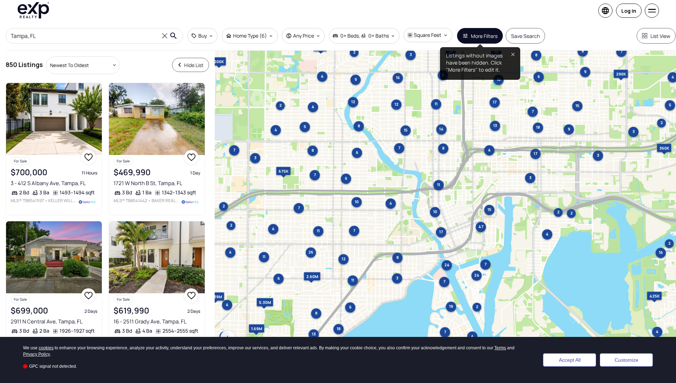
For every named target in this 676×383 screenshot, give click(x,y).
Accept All (570, 360)
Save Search (525, 36)
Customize (626, 360)
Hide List (194, 65)
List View (660, 36)
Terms (500, 347)
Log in (628, 10)
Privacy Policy (36, 354)
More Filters (484, 36)
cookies (46, 347)
